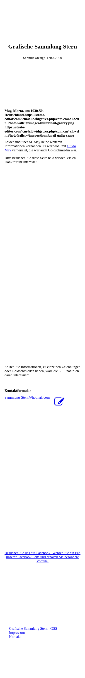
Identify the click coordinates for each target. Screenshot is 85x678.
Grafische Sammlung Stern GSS (33, 628)
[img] (42, 17)
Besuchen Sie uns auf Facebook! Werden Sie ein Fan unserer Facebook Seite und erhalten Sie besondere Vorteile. (42, 557)
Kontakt (15, 637)
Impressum (17, 633)
